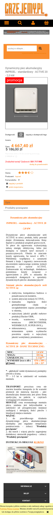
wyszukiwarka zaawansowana (34, 53)
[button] (6, 23)
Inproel (18, 176)
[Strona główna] (26, 9)
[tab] (26, 202)
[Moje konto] (33, 23)
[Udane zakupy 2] (26, 32)
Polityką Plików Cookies (9, 509)
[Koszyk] (46, 23)
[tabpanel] (25, 343)
